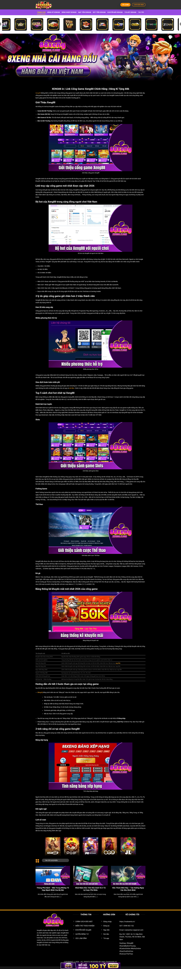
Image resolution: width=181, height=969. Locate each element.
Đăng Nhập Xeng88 (69, 12)
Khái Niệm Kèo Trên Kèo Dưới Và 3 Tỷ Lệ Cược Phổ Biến (90, 889)
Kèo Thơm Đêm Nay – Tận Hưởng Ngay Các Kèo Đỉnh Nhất (128, 889)
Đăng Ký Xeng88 (53, 12)
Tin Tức (141, 12)
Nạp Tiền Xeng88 (84, 12)
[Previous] (39, 879)
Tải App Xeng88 (130, 12)
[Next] (142, 879)
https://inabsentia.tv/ (109, 962)
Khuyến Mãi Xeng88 (115, 12)
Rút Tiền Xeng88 (99, 12)
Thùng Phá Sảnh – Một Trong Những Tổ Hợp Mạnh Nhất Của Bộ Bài (53, 889)
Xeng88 (38, 93)
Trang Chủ (41, 12)
